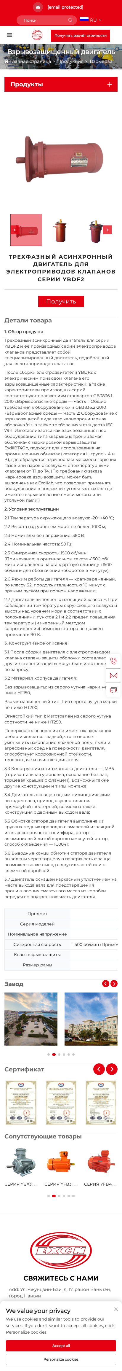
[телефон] (113, 661)
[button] (105, 983)
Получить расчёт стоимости (80, 35)
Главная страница (30, 61)
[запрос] (113, 690)
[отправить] (70, 20)
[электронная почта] (113, 675)
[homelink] (37, 35)
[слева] (14, 229)
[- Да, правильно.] (107, 229)
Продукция (70, 61)
